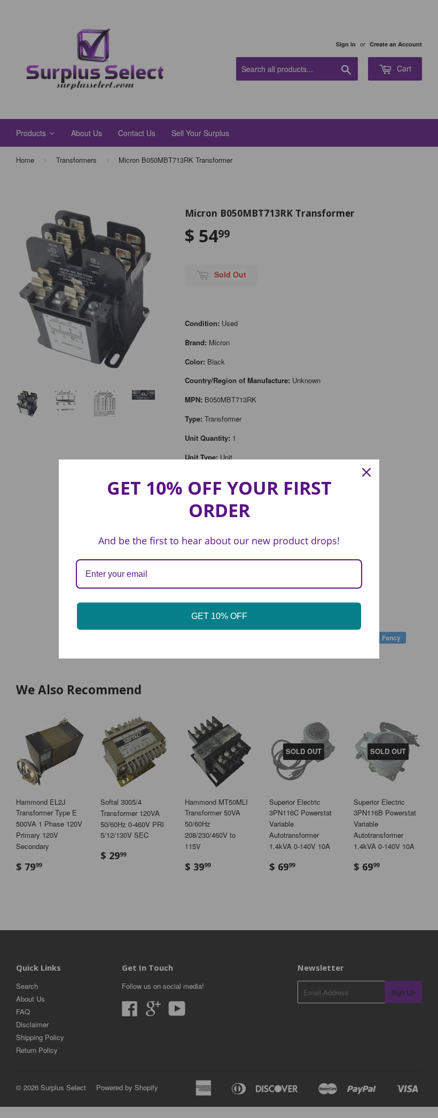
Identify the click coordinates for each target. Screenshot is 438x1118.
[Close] (366, 472)
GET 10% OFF (219, 616)
